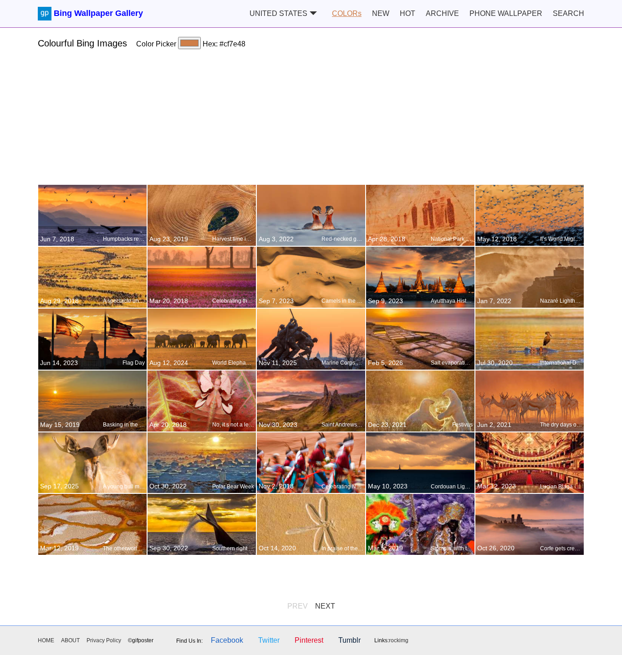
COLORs (347, 13)
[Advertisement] (311, 120)
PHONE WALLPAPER (505, 13)
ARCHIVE (442, 13)
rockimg (398, 640)
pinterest (309, 640)
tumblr (349, 640)
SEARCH (568, 13)
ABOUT (70, 640)
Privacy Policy (104, 640)
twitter (269, 640)
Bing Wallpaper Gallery (98, 13)
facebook (227, 640)
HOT (407, 13)
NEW (380, 13)
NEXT (325, 606)
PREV (297, 606)
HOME (46, 640)
